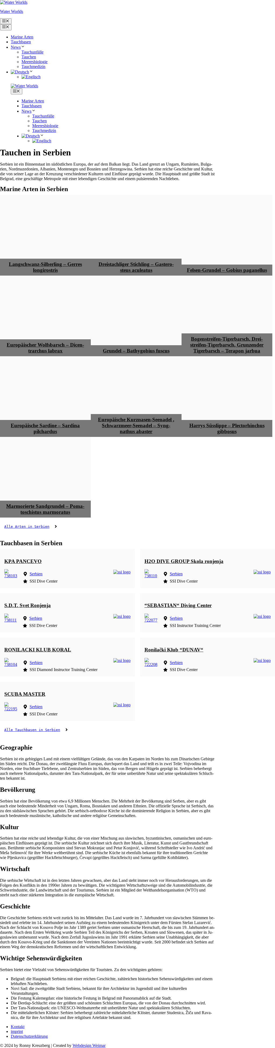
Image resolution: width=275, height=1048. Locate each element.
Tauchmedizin (33, 66)
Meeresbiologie (34, 61)
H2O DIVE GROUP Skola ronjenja (183, 561)
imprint (17, 1031)
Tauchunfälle (32, 52)
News (16, 47)
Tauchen (28, 57)
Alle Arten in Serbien (26, 527)
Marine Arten (22, 37)
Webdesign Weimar (89, 1045)
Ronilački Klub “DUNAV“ (173, 650)
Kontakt (17, 1026)
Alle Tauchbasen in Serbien (32, 730)
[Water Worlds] (24, 86)
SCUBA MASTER (24, 694)
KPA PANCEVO (23, 561)
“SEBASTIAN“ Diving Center (178, 605)
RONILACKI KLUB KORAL (37, 650)
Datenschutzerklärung (29, 1036)
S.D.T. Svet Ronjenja (27, 605)
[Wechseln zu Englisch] (31, 76)
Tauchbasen (21, 42)
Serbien (36, 574)
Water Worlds (11, 11)
